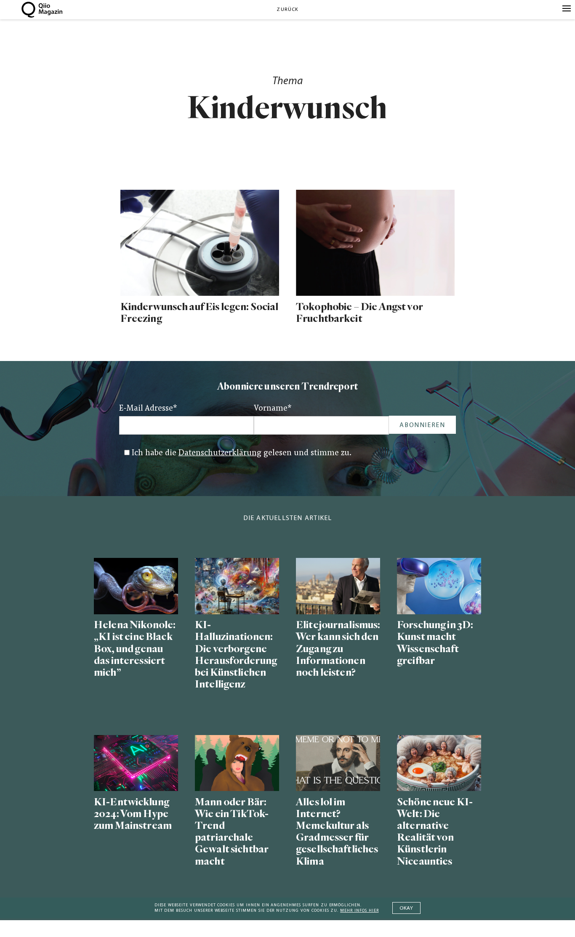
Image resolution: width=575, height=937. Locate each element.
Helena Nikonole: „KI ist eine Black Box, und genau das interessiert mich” (135, 649)
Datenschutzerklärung (219, 453)
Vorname (273, 409)
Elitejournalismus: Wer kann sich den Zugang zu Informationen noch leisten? (338, 649)
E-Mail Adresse (148, 409)
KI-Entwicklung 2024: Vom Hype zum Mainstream (133, 814)
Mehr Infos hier (359, 910)
